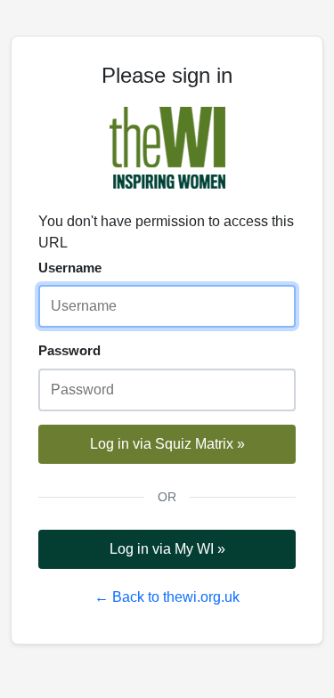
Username (70, 267)
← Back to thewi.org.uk (167, 597)
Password (69, 350)
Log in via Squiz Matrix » (167, 443)
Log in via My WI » (167, 548)
